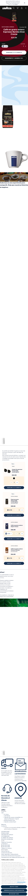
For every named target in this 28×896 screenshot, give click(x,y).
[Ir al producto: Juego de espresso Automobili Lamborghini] (14, 470)
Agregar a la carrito (14, 52)
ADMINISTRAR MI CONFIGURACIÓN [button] (14, 890)
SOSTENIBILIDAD (5, 836)
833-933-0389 (6, 846)
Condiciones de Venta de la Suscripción (11, 855)
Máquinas (3, 824)
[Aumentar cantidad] (17, 482)
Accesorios (4, 826)
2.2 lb (8, 533)
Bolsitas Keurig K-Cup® (9, 820)
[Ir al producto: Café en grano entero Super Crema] (14, 526)
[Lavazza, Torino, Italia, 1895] (7, 8)
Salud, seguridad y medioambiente (9, 854)
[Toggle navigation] (26, 8)
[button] (24, 3)
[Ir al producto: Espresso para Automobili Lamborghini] (14, 501)
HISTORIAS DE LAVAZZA (7, 834)
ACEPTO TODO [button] (14, 886)
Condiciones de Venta (6, 852)
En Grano (6, 814)
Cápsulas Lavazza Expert (10, 821)
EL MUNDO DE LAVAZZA (7, 837)
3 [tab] (3, 442)
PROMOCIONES (5, 833)
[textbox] (9, 533)
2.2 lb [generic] (10, 510)
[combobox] (9, 533)
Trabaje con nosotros (6, 848)
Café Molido (7, 815)
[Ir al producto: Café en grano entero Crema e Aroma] (14, 549)
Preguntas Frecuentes (6, 842)
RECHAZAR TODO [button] (14, 893)
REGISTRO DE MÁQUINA (7, 839)
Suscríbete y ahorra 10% (14, 58)
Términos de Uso (5, 851)
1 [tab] (3, 438)
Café (2, 812)
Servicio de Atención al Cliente (5, 798)
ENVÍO (3, 768)
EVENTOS (18, 798)
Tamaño (3, 43)
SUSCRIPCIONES (5, 831)
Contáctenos (4, 843)
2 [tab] (3, 440)
